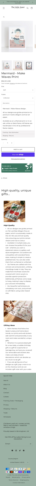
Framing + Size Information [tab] (11, 132)
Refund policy (16, 477)
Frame (3, 94)
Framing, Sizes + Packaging (13, 401)
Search (5, 380)
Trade (5, 413)
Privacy (6, 405)
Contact (6, 392)
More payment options (18, 158)
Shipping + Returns (10, 409)
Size (2, 86)
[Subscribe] (30, 444)
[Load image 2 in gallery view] (18, 65)
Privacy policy (26, 477)
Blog (5, 388)
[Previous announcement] (3, 2)
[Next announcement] (33, 2)
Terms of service (13, 480)
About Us (6, 384)
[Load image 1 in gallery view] (7, 65)
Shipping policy (24, 480)
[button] (4, 8)
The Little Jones (16, 475)
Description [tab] (6, 103)
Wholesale (7, 417)
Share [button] (5, 178)
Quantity (4, 139)
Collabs (6, 396)
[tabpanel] (18, 118)
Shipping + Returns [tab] (8, 135)
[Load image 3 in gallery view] (29, 65)
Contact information (19, 482)
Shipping (12, 83)
